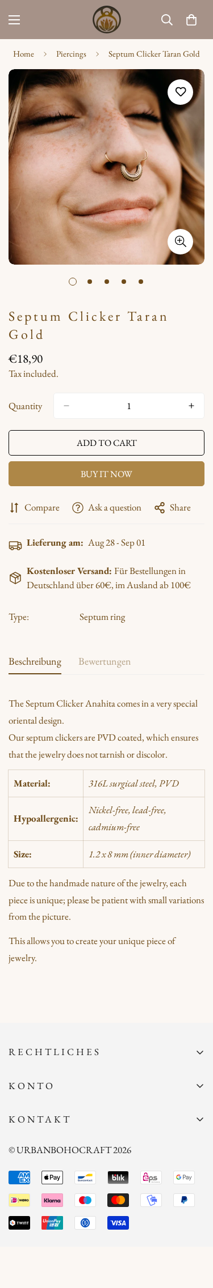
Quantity (25, 405)
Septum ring (102, 616)
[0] (191, 20)
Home (23, 53)
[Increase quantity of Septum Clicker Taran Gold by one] (191, 405)
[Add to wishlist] (180, 92)
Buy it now (106, 474)
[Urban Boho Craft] (107, 19)
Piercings (71, 53)
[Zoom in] (180, 241)
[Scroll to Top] (192, 1228)
